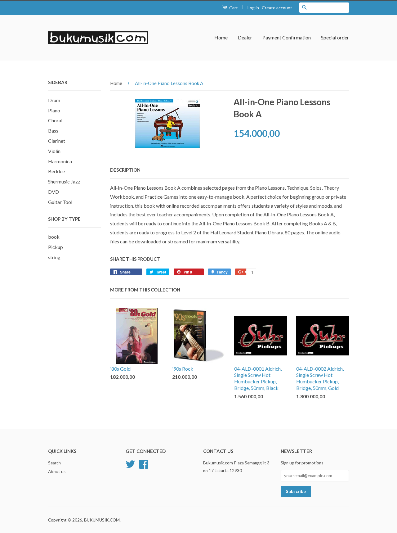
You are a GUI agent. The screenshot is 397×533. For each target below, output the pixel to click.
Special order (335, 37)
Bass (53, 130)
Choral (55, 120)
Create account (277, 7)
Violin (54, 151)
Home (221, 37)
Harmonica (60, 161)
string (54, 257)
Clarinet (56, 141)
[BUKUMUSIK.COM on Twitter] (130, 463)
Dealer (245, 37)
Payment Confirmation (286, 37)
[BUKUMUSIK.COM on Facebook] (143, 463)
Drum (54, 100)
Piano (54, 110)
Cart (233, 7)
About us (56, 471)
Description (125, 170)
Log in (253, 7)
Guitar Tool (60, 202)
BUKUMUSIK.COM (102, 519)
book (54, 237)
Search (54, 462)
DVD (53, 192)
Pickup (55, 247)
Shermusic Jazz (64, 181)
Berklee (56, 171)
